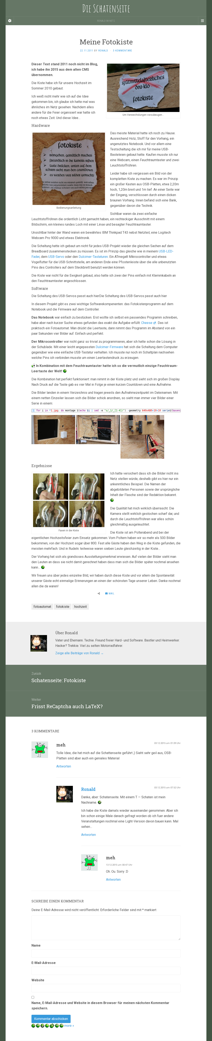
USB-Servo (56, 257)
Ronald (103, 50)
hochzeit (80, 607)
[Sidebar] (10, 21)
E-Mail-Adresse (43, 963)
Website (37, 980)
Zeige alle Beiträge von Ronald (79, 653)
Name (36, 945)
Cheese (146, 323)
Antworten (63, 766)
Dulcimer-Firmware (109, 347)
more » (69, 1026)
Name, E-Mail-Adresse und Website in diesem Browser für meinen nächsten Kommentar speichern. (100, 1005)
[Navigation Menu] (202, 21)
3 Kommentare (122, 50)
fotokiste (62, 607)
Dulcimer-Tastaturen (93, 257)
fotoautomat (42, 607)
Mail (111, 593)
